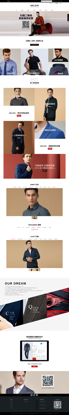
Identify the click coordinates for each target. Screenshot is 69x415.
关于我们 (52, 10)
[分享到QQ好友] (31, 395)
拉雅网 (38, 413)
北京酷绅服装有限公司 (32, 413)
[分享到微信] (34, 395)
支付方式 (11, 404)
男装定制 (22, 10)
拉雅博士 (46, 10)
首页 (16, 10)
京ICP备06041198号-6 (14, 413)
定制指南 (8, 1)
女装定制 (28, 10)
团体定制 (34, 10)
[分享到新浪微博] (37, 395)
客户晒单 (40, 10)
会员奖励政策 (26, 401)
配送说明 (11, 406)
